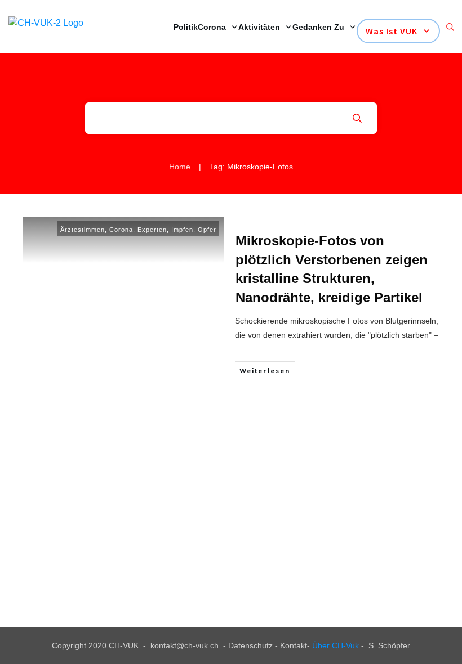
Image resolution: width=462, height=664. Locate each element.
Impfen (182, 229)
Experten (152, 229)
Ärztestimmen (82, 229)
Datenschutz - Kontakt (267, 645)
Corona (121, 229)
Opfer (207, 229)
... (238, 348)
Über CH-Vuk (335, 645)
